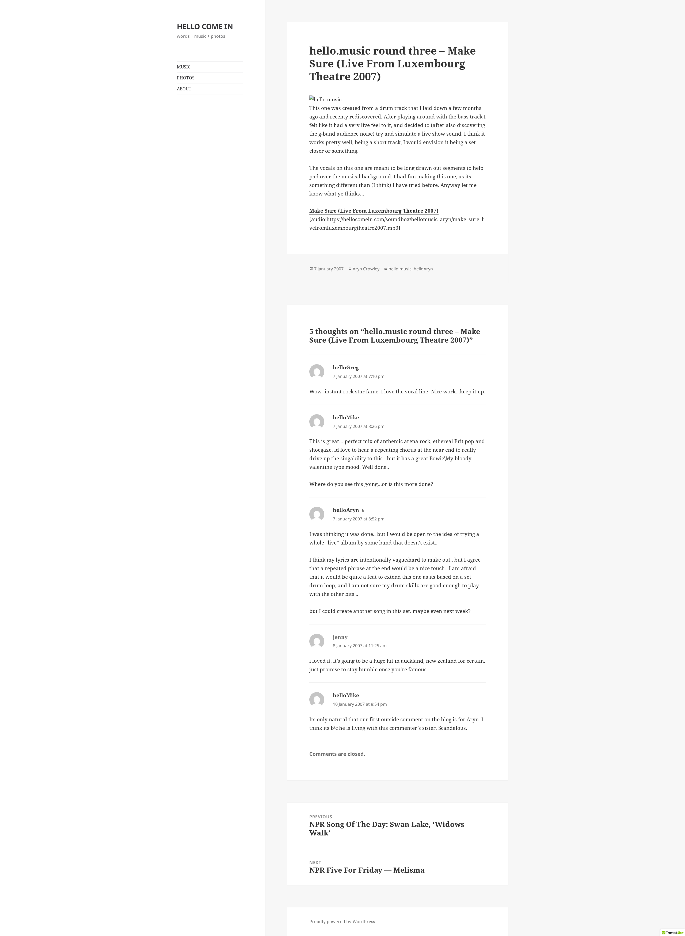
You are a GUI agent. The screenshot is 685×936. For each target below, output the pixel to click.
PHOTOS (186, 78)
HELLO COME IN (205, 26)
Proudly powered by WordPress (342, 922)
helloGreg (346, 367)
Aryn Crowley (366, 269)
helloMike (346, 417)
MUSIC (184, 67)
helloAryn (423, 269)
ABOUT (184, 89)
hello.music (400, 269)
